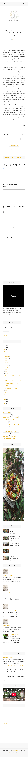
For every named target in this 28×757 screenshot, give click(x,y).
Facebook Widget (5, 723)
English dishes (6, 417)
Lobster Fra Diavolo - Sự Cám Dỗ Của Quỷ (15, 544)
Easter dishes (15, 414)
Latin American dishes (7, 431)
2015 (5, 397)
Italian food (14, 426)
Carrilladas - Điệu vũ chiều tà (14, 551)
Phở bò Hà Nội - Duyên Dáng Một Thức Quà (15, 537)
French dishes (6, 419)
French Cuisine (15, 417)
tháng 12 (7, 353)
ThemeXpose (15, 750)
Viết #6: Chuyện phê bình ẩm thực (12, 185)
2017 (5, 351)
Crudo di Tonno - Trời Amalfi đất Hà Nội (11, 610)
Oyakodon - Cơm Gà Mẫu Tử (14, 530)
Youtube (5, 335)
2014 (5, 399)
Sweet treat (5, 436)
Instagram (12, 329)
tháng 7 (6, 365)
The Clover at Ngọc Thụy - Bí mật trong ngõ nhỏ (13, 665)
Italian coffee (16, 424)
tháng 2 (6, 390)
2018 (5, 349)
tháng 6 (6, 367)
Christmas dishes (6, 414)
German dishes (15, 419)
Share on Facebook (14, 138)
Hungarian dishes (6, 424)
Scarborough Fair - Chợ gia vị (14, 634)
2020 (5, 345)
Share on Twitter (15, 142)
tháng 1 (6, 392)
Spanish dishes (6, 433)
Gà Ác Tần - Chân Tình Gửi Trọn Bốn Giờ (15, 557)
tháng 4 (6, 371)
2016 (5, 394)
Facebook (5, 329)
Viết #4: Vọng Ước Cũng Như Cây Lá (13, 380)
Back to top (21, 755)
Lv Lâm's (16, 431)
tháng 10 (7, 358)
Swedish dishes (15, 433)
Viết (16, 149)
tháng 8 (6, 362)
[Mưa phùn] (14, 39)
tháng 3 (6, 373)
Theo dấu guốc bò (6, 625)
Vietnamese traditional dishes (9, 438)
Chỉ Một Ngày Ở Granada (8, 575)
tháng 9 (6, 360)
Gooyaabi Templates (7, 752)
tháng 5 (6, 369)
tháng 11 (7, 356)
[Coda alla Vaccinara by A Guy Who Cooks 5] (13, 521)
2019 (5, 347)
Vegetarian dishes (14, 436)
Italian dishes (6, 426)
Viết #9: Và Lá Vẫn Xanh (11, 228)
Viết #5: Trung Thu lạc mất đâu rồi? (14, 207)
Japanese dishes (6, 429)
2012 (5, 403)
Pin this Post (15, 145)
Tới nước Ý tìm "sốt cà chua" (11, 388)
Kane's (13, 429)
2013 (5, 401)
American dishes (6, 412)
